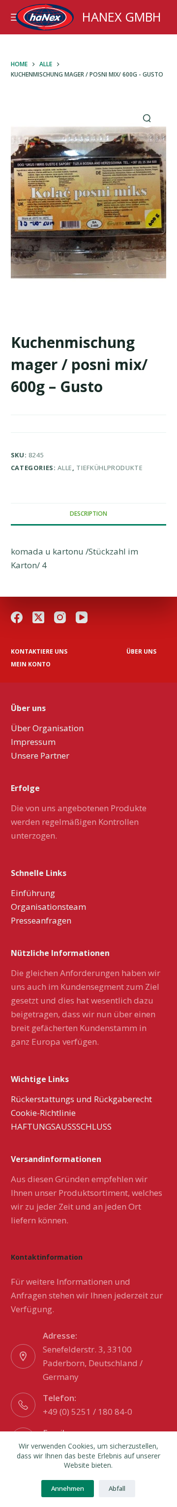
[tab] (89, 514)
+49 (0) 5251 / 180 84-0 (87, 1411)
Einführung (33, 893)
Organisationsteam (48, 906)
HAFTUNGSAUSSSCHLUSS (61, 1126)
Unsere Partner (40, 755)
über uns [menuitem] (141, 652)
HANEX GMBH (121, 16)
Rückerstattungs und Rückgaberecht (81, 1099)
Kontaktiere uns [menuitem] (39, 652)
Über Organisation (47, 728)
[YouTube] (82, 617)
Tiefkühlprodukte (109, 467)
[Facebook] (17, 617)
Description (88, 513)
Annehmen (67, 1488)
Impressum (33, 741)
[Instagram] (60, 617)
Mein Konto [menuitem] (31, 664)
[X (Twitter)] (38, 617)
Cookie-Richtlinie (43, 1112)
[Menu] (15, 17)
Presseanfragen (41, 920)
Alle (65, 467)
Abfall (117, 1488)
